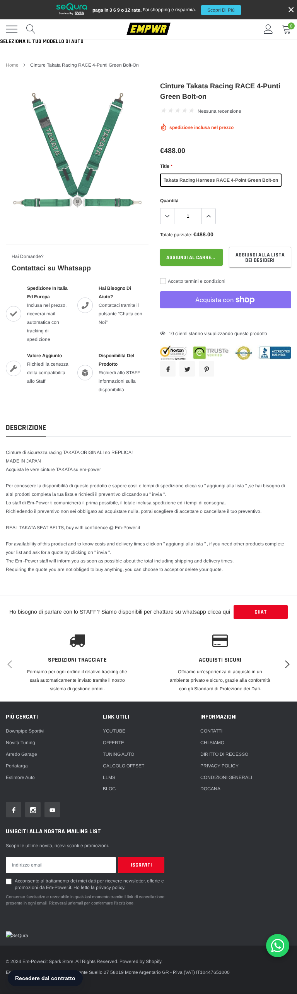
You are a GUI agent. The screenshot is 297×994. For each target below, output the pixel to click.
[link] (13, 809)
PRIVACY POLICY (219, 766)
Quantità (169, 200)
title (166, 166)
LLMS (109, 777)
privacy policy (110, 887)
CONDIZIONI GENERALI (226, 777)
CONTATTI (211, 731)
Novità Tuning (20, 742)
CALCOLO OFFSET (123, 766)
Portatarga (17, 766)
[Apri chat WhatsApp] (277, 945)
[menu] (11, 29)
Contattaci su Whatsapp (51, 268)
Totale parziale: (176, 234)
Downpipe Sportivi (25, 731)
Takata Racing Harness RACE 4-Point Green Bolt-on (221, 180)
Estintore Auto (20, 777)
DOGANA (210, 788)
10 (171, 333)
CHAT (260, 612)
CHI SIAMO (212, 742)
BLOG (109, 788)
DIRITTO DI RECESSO (224, 754)
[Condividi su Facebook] (168, 369)
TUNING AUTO (118, 754)
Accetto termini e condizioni (196, 281)
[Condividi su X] (187, 369)
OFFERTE (113, 742)
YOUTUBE (114, 731)
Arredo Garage (21, 754)
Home (12, 65)
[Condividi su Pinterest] (206, 369)
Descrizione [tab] (26, 428)
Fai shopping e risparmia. (163, 10)
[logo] (148, 29)
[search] (31, 29)
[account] (268, 29)
